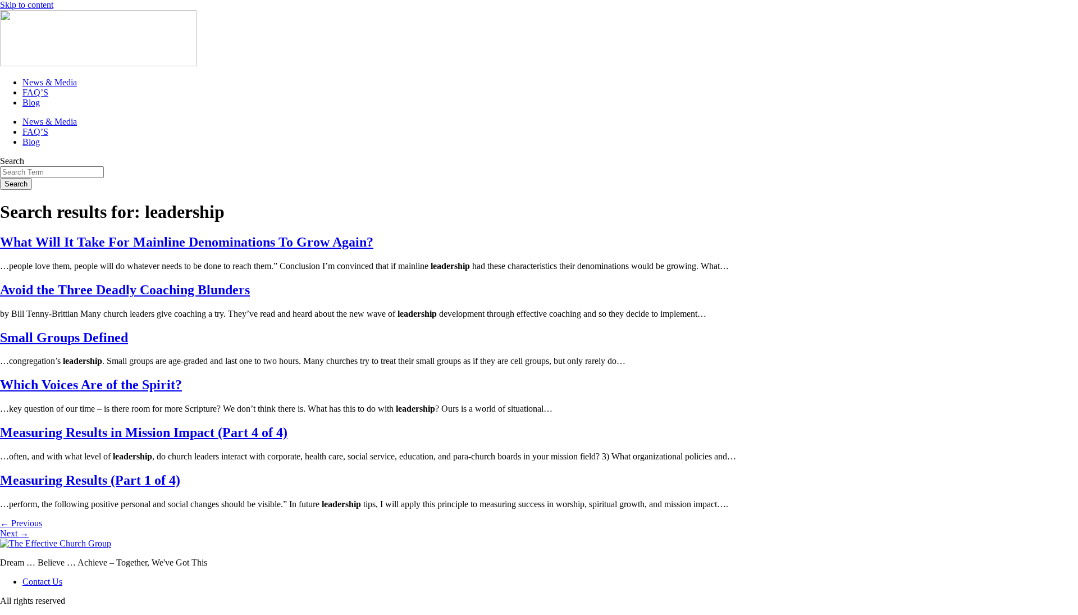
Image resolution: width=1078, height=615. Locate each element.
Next (14, 533)
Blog (31, 102)
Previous (21, 523)
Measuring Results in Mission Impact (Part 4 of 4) (143, 432)
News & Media (49, 82)
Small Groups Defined (64, 337)
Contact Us (42, 581)
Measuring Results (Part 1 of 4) (90, 480)
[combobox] (52, 172)
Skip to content (26, 5)
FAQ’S (35, 92)
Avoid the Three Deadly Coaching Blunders (125, 290)
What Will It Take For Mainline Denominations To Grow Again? (186, 242)
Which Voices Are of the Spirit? (91, 384)
